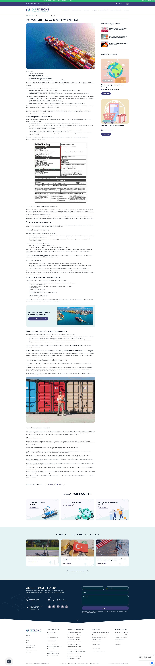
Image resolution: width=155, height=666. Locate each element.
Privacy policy (37, 663)
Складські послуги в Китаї (121, 637)
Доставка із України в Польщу (74, 646)
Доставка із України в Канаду (74, 641)
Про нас (28, 635)
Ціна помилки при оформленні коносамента (40, 78)
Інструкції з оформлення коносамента (39, 76)
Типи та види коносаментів (36, 75)
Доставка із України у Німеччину (75, 649)
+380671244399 (32, 4)
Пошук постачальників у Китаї (54, 646)
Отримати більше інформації (38, 318)
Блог (33, 15)
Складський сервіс (103, 10)
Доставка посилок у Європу (74, 656)
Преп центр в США (119, 639)
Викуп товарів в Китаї (72, 502)
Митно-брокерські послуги (98, 651)
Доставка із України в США (74, 639)
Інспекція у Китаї (51, 648)
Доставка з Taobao (96, 639)
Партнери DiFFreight (31, 647)
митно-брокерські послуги (76, 345)
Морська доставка (51, 632)
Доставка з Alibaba (96, 641)
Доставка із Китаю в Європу (74, 634)
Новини (28, 638)
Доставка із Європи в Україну (74, 653)
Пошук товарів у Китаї (52, 655)
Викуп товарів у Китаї (52, 644)
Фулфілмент (118, 644)
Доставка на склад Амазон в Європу (100, 632)
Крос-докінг (118, 641)
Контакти (126, 10)
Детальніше (33, 507)
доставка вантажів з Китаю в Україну (38, 255)
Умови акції (106, 93)
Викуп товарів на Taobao (53, 653)
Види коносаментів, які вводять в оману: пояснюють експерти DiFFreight (47, 79)
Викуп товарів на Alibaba (53, 651)
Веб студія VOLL (125, 663)
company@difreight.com (46, 4)
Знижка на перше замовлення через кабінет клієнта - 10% (115, 0)
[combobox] (107, 588)
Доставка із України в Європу (74, 644)
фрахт (35, 131)
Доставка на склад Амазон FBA (99, 637)
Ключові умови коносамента (36, 73)
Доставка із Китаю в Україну (74, 632)
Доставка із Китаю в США (73, 637)
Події (27, 640)
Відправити (105, 608)
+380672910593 (34, 600)
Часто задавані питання (31, 649)
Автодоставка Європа (52, 637)
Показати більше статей (77, 572)
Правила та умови (45, 663)
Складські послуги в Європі (121, 632)
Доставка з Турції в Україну (74, 658)
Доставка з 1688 (96, 644)
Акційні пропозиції (30, 645)
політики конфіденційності (89, 612)
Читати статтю (32, 561)
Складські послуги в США (121, 634)
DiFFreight (28, 15)
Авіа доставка (50, 634)
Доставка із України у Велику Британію (77, 651)
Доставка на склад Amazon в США (100, 634)
